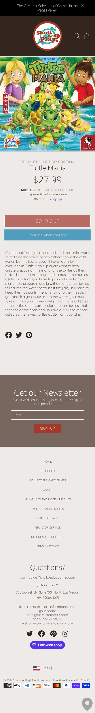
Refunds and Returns (47, 537)
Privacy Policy (47, 546)
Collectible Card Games (47, 480)
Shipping (27, 190)
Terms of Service (47, 527)
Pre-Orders (47, 471)
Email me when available (48, 235)
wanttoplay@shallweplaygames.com (47, 577)
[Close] (82, 5)
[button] (8, 36)
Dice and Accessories (48, 508)
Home (48, 461)
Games (47, 489)
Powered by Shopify (78, 680)
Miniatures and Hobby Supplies (48, 499)
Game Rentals (47, 518)
